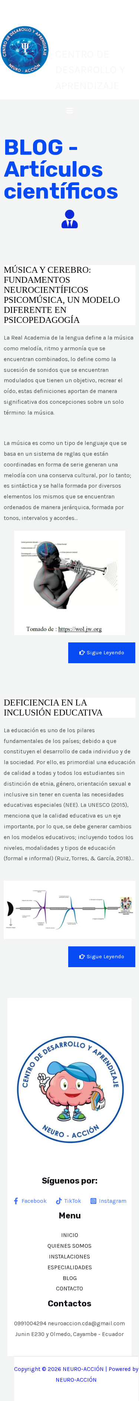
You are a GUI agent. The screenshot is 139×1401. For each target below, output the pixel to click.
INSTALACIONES (69, 1256)
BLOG (70, 1278)
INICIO (69, 1235)
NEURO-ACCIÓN (88, 26)
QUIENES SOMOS (69, 1246)
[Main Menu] (69, 110)
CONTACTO (69, 1288)
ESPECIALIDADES (69, 1267)
